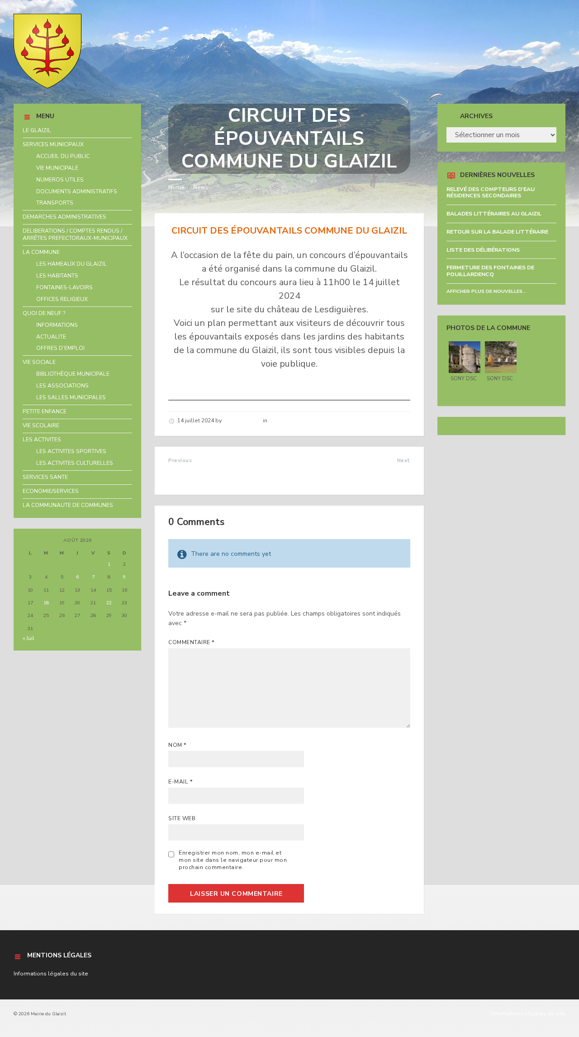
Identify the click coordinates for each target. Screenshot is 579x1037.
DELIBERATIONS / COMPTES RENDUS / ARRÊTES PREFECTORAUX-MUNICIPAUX (75, 234)
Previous (180, 460)
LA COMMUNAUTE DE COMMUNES (68, 505)
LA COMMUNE (41, 252)
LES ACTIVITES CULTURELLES (74, 463)
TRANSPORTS (54, 202)
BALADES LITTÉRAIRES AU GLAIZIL (493, 213)
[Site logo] (47, 86)
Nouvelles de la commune (304, 420)
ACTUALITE (51, 336)
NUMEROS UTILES (60, 179)
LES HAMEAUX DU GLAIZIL (71, 264)
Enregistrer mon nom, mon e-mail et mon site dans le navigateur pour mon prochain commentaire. (233, 860)
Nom (177, 745)
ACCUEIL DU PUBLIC (63, 156)
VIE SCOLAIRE (41, 425)
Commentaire (191, 642)
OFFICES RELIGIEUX (62, 299)
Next (403, 460)
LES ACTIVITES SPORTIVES (71, 451)
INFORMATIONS (57, 325)
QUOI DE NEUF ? (44, 313)
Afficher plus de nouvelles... (486, 291)
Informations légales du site (51, 973)
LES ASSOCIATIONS (62, 385)
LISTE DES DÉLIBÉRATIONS (483, 249)
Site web (181, 818)
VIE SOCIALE (39, 362)
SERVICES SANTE (45, 477)
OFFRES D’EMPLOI (60, 348)
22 (109, 602)
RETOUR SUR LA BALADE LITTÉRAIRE (497, 231)
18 (46, 602)
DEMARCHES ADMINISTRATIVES (64, 216)
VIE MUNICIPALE (57, 168)
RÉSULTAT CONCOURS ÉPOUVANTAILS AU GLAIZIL (216, 474)
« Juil (28, 638)
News (201, 187)
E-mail (180, 781)
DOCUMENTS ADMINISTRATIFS (76, 191)
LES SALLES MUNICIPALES (71, 397)
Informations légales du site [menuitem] (528, 1013)
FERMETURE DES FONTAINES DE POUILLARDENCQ (490, 271)
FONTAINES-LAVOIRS (64, 287)
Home (176, 187)
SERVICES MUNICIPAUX (53, 144)
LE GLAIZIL (37, 130)
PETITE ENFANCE (44, 411)
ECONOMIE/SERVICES (51, 491)
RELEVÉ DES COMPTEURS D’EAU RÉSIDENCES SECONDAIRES (490, 193)
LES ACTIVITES (42, 439)
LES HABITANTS (57, 275)
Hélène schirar (242, 420)
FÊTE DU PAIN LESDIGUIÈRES (360, 470)
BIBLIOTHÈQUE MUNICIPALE (72, 374)
